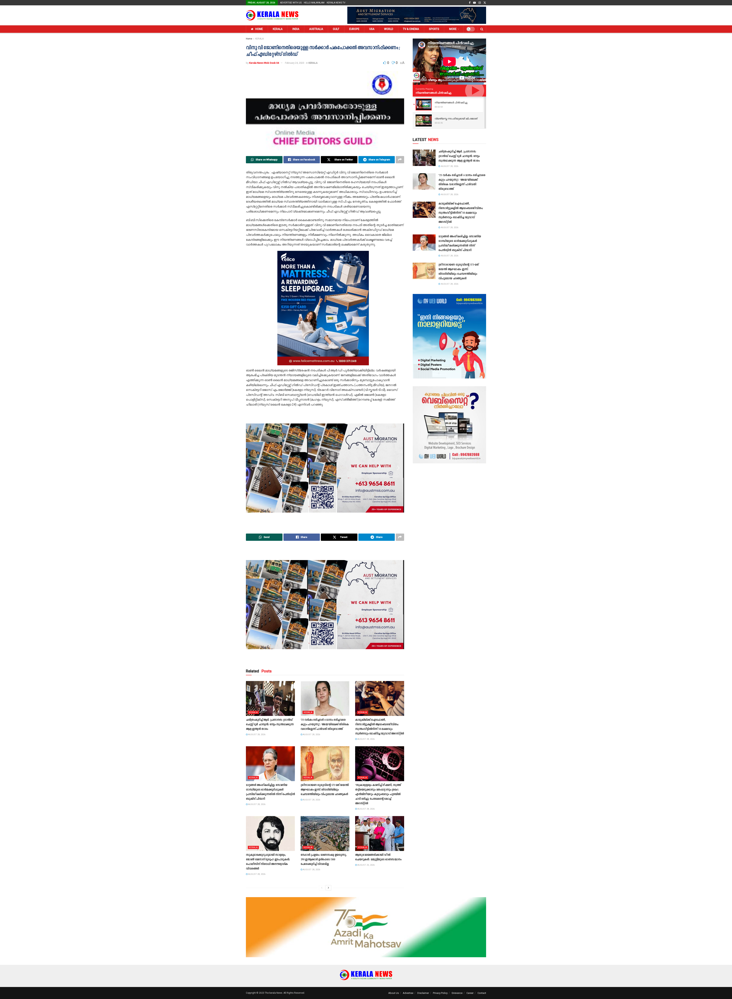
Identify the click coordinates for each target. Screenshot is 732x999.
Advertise (408, 993)
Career (470, 993)
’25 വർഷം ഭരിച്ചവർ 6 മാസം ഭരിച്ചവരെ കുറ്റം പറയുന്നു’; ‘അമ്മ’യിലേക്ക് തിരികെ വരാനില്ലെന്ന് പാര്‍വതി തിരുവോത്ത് (325, 724)
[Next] (328, 887)
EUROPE (354, 29)
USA (371, 29)
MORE (453, 29)
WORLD (388, 29)
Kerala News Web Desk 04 (264, 62)
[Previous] (322, 887)
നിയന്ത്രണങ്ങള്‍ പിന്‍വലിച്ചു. (434, 92)
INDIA (295, 29)
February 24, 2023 (294, 62)
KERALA (278, 29)
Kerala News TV (336, 2)
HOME (259, 29)
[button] (252, 308)
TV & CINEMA (411, 29)
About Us (393, 993)
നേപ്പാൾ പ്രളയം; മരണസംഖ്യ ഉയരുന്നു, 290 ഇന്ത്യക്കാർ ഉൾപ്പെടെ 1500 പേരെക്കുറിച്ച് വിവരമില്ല (324, 859)
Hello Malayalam (314, 2)
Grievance (457, 993)
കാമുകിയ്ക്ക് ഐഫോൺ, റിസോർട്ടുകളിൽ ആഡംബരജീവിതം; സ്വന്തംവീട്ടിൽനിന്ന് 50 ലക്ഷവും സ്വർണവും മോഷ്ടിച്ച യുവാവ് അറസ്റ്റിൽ (460, 213)
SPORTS (434, 29)
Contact (482, 993)
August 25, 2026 (366, 865)
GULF (336, 29)
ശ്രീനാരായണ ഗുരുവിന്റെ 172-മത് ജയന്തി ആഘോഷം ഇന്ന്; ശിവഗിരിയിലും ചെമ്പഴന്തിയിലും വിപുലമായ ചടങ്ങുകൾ (325, 789)
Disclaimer (423, 993)
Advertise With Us (291, 2)
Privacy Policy (440, 993)
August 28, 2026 (256, 734)
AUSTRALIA (316, 29)
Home (249, 38)
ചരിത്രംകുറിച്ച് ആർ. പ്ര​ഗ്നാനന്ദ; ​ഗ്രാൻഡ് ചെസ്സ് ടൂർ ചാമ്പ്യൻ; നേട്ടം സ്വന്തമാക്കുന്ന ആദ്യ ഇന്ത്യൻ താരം (270, 724)
